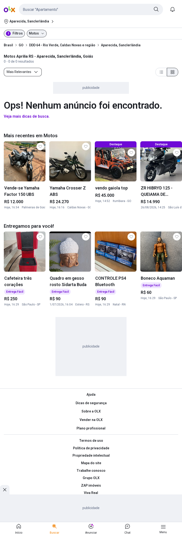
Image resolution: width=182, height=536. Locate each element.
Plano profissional (91, 428)
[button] (91, 9)
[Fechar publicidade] (4, 489)
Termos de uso (91, 440)
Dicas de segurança (91, 403)
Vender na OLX (91, 420)
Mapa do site (91, 463)
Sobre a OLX (91, 411)
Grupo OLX (91, 478)
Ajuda (91, 394)
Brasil (8, 45)
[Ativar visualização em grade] (172, 72)
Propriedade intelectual (91, 455)
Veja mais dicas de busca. (27, 116)
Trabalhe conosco (91, 470)
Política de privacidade (91, 448)
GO (21, 45)
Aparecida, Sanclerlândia (121, 45)
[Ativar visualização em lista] (161, 72)
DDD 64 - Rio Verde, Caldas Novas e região (62, 45)
